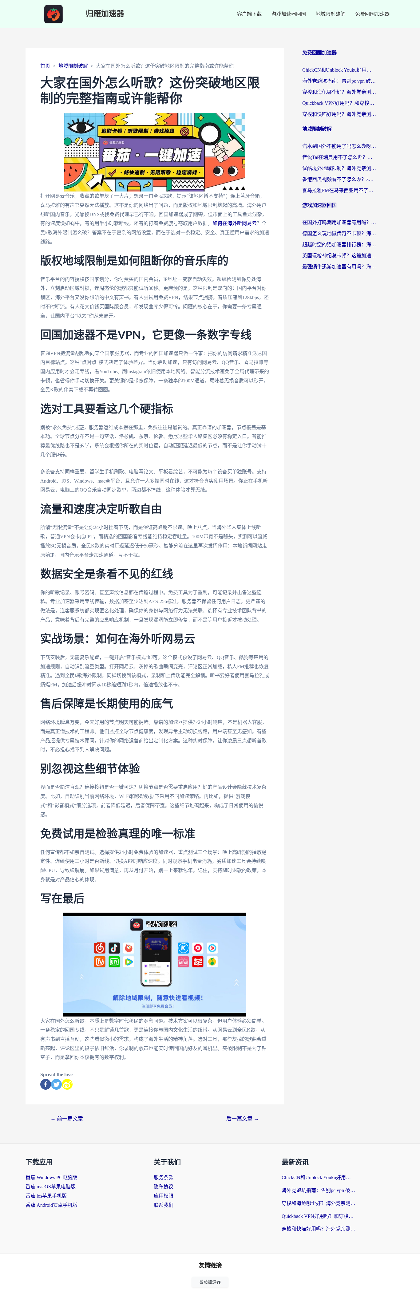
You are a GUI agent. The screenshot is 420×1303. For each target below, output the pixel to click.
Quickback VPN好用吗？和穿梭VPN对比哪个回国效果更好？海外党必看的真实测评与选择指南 (339, 103)
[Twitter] (56, 1084)
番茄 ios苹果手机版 (46, 1195)
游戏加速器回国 (288, 14)
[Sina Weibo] (67, 1084)
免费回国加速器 (372, 14)
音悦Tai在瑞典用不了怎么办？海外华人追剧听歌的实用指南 (339, 157)
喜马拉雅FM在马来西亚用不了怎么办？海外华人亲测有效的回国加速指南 (339, 190)
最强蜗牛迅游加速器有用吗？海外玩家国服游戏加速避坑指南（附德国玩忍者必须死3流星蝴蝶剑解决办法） (339, 266)
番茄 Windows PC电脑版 (51, 1177)
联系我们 (163, 1205)
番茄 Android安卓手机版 (51, 1205)
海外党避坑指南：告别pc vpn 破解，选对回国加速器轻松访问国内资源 (339, 81)
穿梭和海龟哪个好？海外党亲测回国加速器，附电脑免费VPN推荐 (339, 92)
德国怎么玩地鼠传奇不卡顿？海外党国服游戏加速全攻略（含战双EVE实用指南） (339, 233)
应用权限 (163, 1195)
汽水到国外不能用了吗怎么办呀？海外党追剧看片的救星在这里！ (339, 146)
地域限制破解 (330, 14)
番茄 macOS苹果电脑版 (51, 1186)
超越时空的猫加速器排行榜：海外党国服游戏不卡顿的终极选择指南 (339, 244)
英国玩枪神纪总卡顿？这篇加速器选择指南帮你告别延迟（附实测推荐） (339, 255)
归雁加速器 (105, 14)
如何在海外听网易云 (234, 223)
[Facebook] (45, 1084)
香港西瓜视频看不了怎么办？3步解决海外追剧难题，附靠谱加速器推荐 (339, 179)
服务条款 (163, 1177)
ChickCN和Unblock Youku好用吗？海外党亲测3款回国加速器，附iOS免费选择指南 (339, 70)
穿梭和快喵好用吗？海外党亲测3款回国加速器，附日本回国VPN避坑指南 (339, 114)
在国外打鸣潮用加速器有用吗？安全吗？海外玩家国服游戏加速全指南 (339, 222)
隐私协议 (163, 1186)
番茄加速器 (210, 1282)
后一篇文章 (242, 1118)
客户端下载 (249, 14)
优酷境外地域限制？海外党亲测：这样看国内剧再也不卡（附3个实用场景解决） (339, 168)
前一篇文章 (66, 1118)
